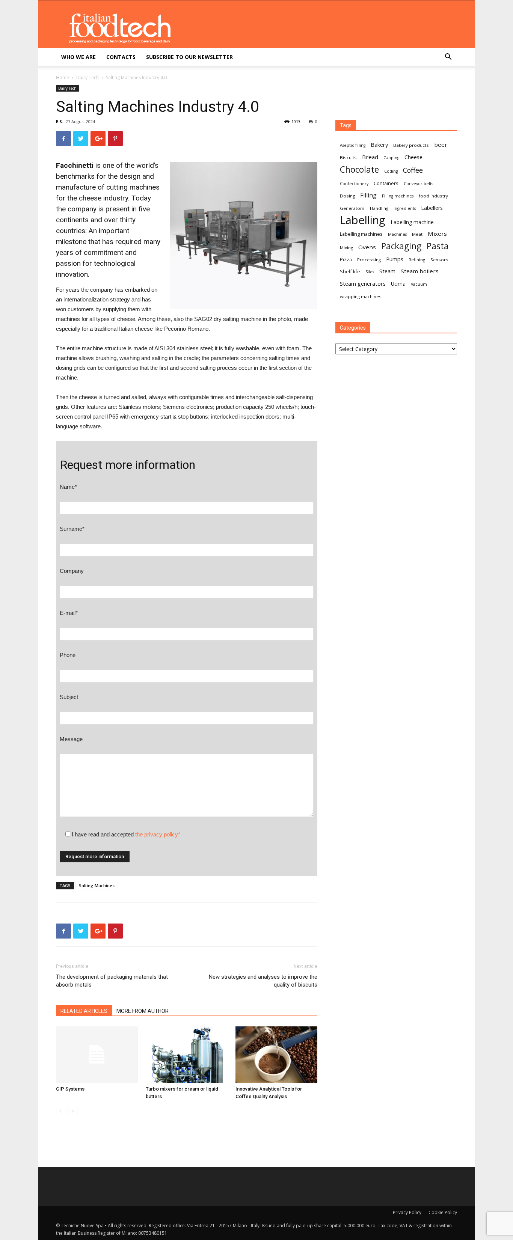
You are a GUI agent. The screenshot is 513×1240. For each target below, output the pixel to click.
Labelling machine (412, 222)
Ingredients (405, 208)
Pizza (346, 259)
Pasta (438, 246)
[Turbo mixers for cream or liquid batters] (187, 1054)
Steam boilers (420, 271)
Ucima (398, 283)
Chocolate (359, 169)
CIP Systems (70, 1089)
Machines (397, 234)
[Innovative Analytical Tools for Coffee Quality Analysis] (276, 1054)
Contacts (121, 56)
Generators (352, 208)
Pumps (394, 259)
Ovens (367, 247)
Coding (391, 171)
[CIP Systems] (97, 1054)
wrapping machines (361, 296)
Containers (386, 183)
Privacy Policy (407, 1212)
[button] (448, 57)
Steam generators (363, 283)
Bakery (379, 144)
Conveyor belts (418, 183)
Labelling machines (361, 234)
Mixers (437, 233)
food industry (433, 196)
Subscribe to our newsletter (189, 56)
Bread (370, 157)
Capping (391, 157)
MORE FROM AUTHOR (142, 1011)
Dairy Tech (87, 77)
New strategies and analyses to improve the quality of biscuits (263, 980)
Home (62, 77)
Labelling (362, 220)
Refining (417, 259)
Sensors (439, 259)
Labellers (432, 207)
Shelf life (350, 271)
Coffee (413, 170)
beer (440, 144)
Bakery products (411, 145)
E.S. (59, 121)
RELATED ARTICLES (83, 1011)
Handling (379, 208)
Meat (417, 234)
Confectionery (354, 183)
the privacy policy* (157, 834)
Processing (369, 259)
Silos (369, 271)
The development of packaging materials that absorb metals (112, 980)
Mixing (346, 247)
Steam (387, 271)
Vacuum (419, 284)
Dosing (347, 196)
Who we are (78, 56)
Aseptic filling (352, 145)
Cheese (413, 157)
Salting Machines (97, 885)
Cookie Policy (443, 1212)
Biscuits (348, 157)
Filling (368, 195)
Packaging (401, 246)
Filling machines (397, 196)
